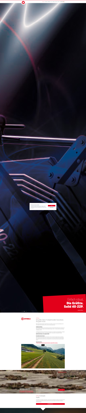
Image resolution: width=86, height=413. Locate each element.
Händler (56, 1)
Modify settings (51, 207)
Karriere (58, 1)
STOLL (51, 1)
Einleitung (43, 1)
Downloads (53, 1)
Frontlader (46, 1)
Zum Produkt (61, 389)
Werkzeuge (49, 1)
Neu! (60, 373)
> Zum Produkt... (81, 310)
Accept (51, 205)
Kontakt (60, 1)
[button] (24, 311)
